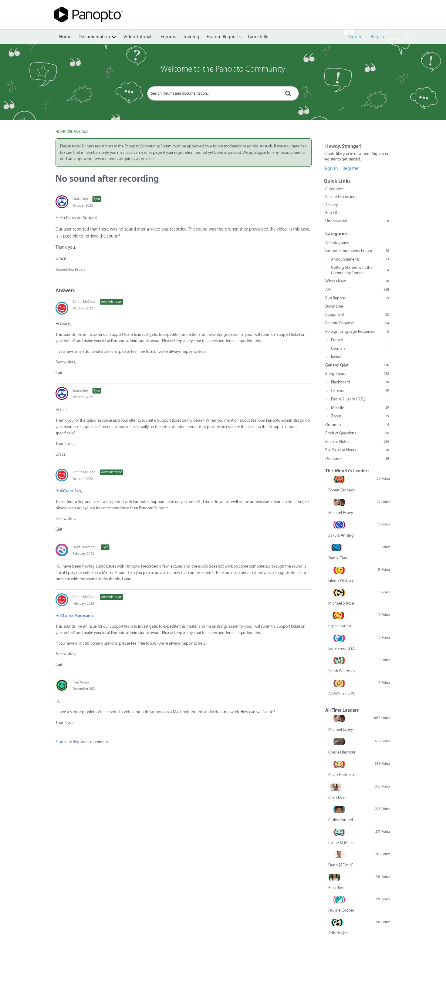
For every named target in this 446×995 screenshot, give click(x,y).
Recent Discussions (341, 196)
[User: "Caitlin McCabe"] (62, 308)
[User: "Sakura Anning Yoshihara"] (339, 524)
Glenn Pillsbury (341, 580)
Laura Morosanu (84, 547)
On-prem (357, 424)
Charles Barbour (341, 752)
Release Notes (357, 441)
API (357, 289)
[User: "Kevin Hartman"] (339, 764)
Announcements (360, 259)
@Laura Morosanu (76, 615)
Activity (331, 205)
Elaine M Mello (340, 842)
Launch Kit (258, 36)
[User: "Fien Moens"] (62, 685)
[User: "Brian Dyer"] (335, 787)
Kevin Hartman (341, 774)
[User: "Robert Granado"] (339, 479)
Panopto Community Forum (357, 250)
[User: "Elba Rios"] (334, 877)
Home (65, 36)
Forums (168, 36)
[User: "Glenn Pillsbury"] (339, 570)
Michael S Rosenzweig (341, 603)
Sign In (355, 36)
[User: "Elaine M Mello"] (339, 832)
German (360, 348)
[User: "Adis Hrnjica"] (337, 922)
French (360, 340)
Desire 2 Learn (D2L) (360, 399)
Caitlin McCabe (84, 302)
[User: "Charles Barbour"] (339, 741)
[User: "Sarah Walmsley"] (339, 660)
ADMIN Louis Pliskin (341, 693)
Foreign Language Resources (357, 331)
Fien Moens (81, 682)
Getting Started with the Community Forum (360, 270)
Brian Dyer (337, 797)
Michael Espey (340, 513)
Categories (334, 189)
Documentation (94, 36)
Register (379, 36)
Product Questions (357, 433)
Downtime (334, 306)
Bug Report (76, 270)
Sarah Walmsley (341, 671)
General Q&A (357, 365)
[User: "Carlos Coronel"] (339, 809)
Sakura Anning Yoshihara (341, 535)
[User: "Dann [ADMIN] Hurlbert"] (339, 854)
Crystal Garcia (339, 625)
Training (191, 36)
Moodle (360, 407)
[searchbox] (223, 93)
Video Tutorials (138, 36)
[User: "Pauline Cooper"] (339, 899)
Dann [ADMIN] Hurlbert (341, 865)
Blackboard (360, 382)
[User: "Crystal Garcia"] (338, 615)
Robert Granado (341, 490)
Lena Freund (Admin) (341, 648)
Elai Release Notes (357, 450)
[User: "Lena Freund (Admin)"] (339, 638)
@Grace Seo (70, 491)
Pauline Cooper (341, 910)
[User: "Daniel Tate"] (336, 547)
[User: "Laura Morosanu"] (62, 550)
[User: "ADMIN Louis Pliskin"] (339, 683)
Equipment (357, 314)
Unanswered (357, 221)
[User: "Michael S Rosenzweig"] (339, 592)
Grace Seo (80, 199)
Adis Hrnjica (338, 933)
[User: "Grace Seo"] (62, 201)
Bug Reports (357, 298)
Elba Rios (335, 887)
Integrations (357, 373)
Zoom (360, 416)
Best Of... (332, 213)
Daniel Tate (337, 558)
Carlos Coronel (340, 820)
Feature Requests (224, 36)
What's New (357, 281)
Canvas (360, 390)
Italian (336, 357)
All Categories (337, 242)
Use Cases (357, 458)
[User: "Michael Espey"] (339, 502)
